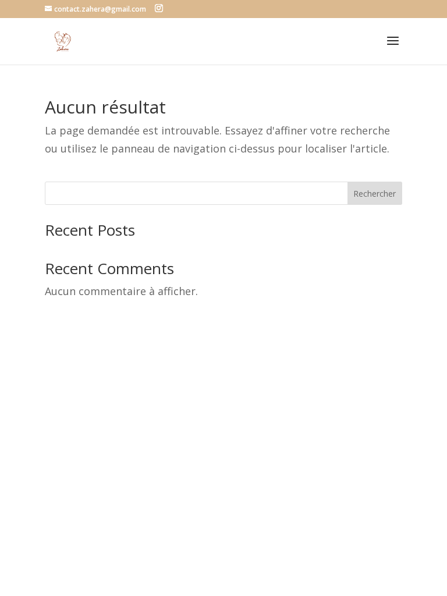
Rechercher (374, 193)
